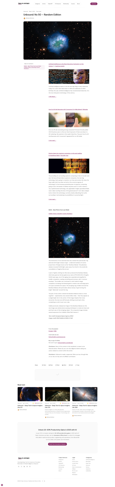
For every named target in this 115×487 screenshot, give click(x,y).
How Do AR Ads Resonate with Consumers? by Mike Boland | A (66, 109)
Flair (40, 481)
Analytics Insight (59, 66)
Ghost (36, 481)
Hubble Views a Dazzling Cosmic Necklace (60, 213)
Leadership (88, 470)
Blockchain (88, 461)
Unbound (25, 11)
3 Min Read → (52, 96)
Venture (87, 467)
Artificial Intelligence (90, 459)
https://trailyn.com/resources (57, 337)
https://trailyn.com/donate (65, 343)
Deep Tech (88, 463)
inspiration (88, 469)
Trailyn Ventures (24, 481)
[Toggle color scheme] (43, 481)
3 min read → (52, 140)
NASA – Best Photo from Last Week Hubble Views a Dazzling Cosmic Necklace (32, 67)
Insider (86, 109)
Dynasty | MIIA (53, 331)
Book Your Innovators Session (57, 444)
